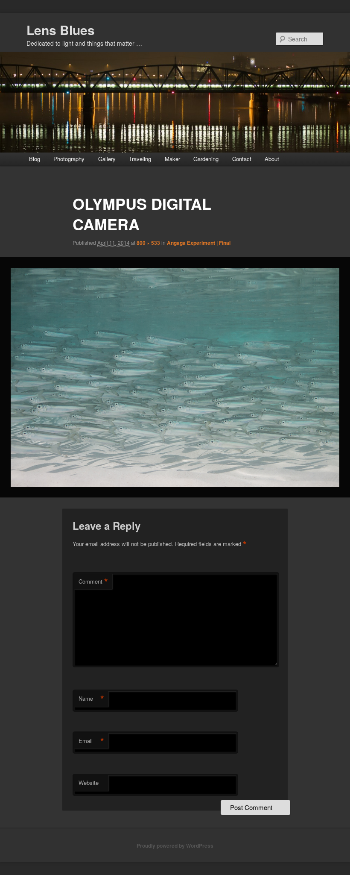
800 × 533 (148, 243)
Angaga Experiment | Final (198, 243)
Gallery (107, 159)
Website (89, 782)
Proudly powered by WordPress (175, 845)
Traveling (140, 159)
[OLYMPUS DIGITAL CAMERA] (175, 377)
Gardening (206, 159)
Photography (69, 159)
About (272, 159)
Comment (93, 581)
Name (91, 698)
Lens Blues (60, 30)
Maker (172, 159)
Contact (241, 159)
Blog (34, 159)
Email (91, 741)
